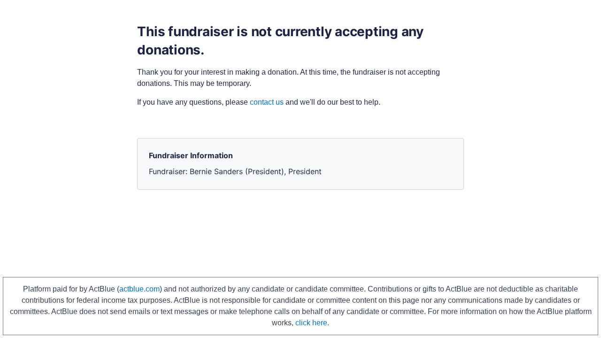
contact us (267, 102)
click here (311, 323)
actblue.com (139, 289)
